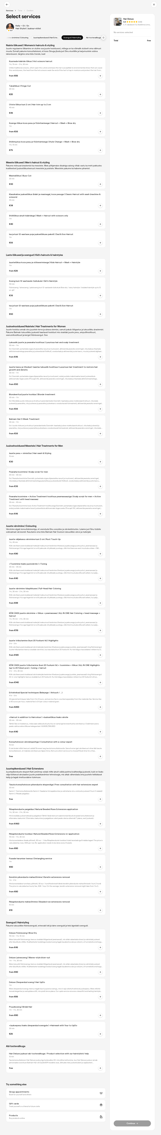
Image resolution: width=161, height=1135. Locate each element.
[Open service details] (100, 76)
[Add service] (100, 94)
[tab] (16, 37)
